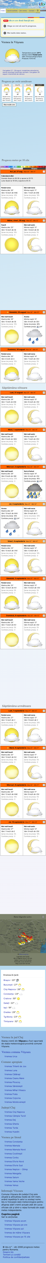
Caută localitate (12, 11)
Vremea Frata (11, 1094)
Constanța (9, 994)
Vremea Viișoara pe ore (15, 1224)
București (8, 985)
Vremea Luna (10, 1070)
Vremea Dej (10, 1120)
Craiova (7, 998)
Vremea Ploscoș (12, 1082)
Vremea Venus (11, 1185)
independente (14, 1210)
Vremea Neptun (12, 1169)
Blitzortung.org (23, 954)
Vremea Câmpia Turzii (15, 1116)
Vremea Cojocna (12, 1098)
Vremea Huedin (11, 1131)
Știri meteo (23, 11)
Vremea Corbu (11, 1157)
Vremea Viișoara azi (14, 1228)
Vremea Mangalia (12, 1173)
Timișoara (8, 1021)
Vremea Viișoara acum (15, 1221)
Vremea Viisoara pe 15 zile (17, 1236)
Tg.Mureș (8, 1017)
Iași (5, 1007)
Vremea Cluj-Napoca (14, 1112)
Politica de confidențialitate (16, 1257)
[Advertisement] (23, 132)
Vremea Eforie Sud (13, 1165)
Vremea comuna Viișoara (16, 1052)
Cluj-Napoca (10, 989)
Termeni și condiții (12, 1254)
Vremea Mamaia (12, 1145)
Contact (31, 11)
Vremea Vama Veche (14, 1181)
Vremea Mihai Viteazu (15, 1090)
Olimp (25, 1169)
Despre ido (8, 1252)
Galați (6, 1003)
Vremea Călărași (12, 1074)
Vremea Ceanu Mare (14, 1078)
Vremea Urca (10, 1056)
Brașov (7, 980)
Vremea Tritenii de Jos (15, 1066)
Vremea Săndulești (13, 1086)
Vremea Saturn (11, 1177)
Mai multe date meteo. (16, 33)
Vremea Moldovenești (15, 1102)
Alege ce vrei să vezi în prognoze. (22, 26)
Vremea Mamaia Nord (15, 1149)
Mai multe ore (9, 105)
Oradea (7, 1012)
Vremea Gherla (11, 1124)
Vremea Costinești (13, 1153)
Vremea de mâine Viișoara (17, 1232)
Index (3, 11)
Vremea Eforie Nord (14, 1161)
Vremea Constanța (13, 1141)
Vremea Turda (11, 1128)
